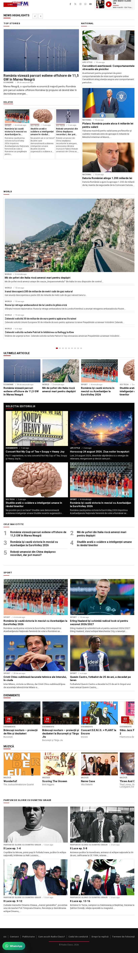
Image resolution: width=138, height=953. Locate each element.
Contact (14, 936)
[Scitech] (75, 348)
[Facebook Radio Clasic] (70, 4)
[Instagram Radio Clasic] (80, 4)
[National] (60, 348)
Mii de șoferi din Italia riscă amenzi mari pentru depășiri (101, 534)
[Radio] (81, 348)
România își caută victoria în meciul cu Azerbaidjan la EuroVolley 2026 (34, 543)
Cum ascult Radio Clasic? (51, 936)
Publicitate (28, 936)
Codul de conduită (78, 936)
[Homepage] (57, 348)
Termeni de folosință (123, 936)
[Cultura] (69, 348)
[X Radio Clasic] (75, 4)
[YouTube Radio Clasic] (90, 4)
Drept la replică (100, 936)
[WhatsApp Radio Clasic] (85, 4)
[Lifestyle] (72, 348)
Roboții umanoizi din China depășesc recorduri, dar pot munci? (33, 553)
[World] (63, 348)
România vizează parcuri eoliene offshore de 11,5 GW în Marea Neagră (38, 534)
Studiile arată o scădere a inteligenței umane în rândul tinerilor (104, 543)
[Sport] (78, 348)
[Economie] (66, 348)
